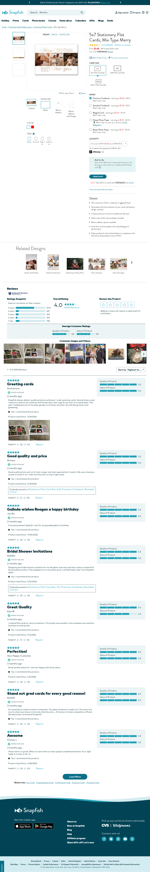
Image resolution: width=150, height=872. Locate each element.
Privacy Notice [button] (34, 864)
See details (129, 182)
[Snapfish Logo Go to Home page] (12, 12)
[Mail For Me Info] (99, 167)
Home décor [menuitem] (66, 20)
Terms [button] (23, 864)
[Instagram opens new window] (112, 837)
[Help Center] (143, 13)
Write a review (123, 45)
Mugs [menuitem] (101, 20)
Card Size (94, 63)
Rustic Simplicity (96, 273)
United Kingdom (74, 861)
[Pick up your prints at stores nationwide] (105, 825)
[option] (19, 38)
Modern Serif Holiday (31, 273)
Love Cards (30, 782)
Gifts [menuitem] (92, 20)
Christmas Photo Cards (43, 27)
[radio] (28, 127)
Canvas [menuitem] (52, 20)
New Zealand (114, 861)
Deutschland (36, 861)
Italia (63, 861)
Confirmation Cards (63, 782)
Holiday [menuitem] (5, 20)
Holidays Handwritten (53, 273)
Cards (4, 27)
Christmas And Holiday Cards (20, 27)
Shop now (94, 2)
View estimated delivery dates (101, 189)
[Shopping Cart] (146, 13)
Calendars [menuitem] (80, 20)
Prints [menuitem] (16, 20)
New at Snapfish (76, 825)
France (47, 861)
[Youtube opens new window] (126, 837)
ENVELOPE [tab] (65, 34)
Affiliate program (76, 838)
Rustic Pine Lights (118, 273)
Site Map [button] (14, 864)
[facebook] (105, 837)
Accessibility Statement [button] (91, 864)
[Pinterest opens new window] (119, 837)
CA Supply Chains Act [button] (70, 864)
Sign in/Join (123, 12)
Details (110, 51)
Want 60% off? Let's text (80, 842)
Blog (69, 829)
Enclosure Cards (78, 782)
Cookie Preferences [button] (50, 864)
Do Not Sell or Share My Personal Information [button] (122, 864)
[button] (60, 93)
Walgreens (97, 125)
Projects (137, 12)
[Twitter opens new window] (133, 837)
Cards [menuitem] (25, 20)
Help (69, 834)
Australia (102, 861)
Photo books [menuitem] (38, 20)
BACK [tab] (54, 34)
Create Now (98, 176)
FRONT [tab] (46, 34)
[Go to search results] (82, 13)
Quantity (94, 139)
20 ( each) (109, 143)
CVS (125, 122)
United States (90, 861)
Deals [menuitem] (110, 20)
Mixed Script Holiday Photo (75, 273)
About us (72, 821)
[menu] (82, 93)
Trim (29, 134)
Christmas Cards (92, 782)
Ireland (55, 861)
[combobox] (56, 12)
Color (30, 123)
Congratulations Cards (45, 782)
